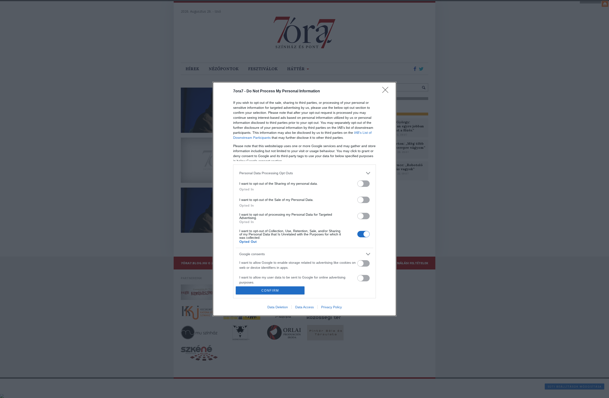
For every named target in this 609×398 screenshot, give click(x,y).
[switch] (363, 183)
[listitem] (304, 173)
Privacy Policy (331, 307)
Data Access (304, 307)
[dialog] (304, 199)
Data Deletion (277, 307)
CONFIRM (270, 290)
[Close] (386, 91)
